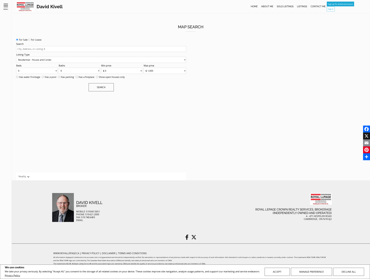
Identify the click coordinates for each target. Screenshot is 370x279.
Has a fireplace (86, 77)
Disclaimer (109, 253)
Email (79, 220)
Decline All (349, 271)
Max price (149, 65)
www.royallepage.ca (66, 253)
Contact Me (318, 6)
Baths (62, 65)
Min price (106, 65)
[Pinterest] (366, 149)
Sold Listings (285, 6)
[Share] (366, 156)
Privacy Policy (12, 275)
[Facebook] (366, 129)
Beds (19, 65)
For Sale (23, 39)
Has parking (67, 77)
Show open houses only (112, 77)
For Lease (36, 39)
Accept (277, 271)
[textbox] (101, 49)
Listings (302, 6)
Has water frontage (29, 77)
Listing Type (23, 54)
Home (254, 6)
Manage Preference (311, 271)
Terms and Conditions (132, 253)
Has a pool (50, 77)
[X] (366, 135)
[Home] (25, 7)
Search (20, 44)
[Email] (366, 142)
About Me (267, 6)
